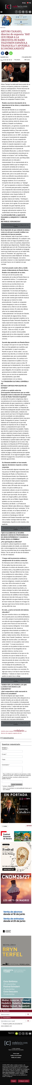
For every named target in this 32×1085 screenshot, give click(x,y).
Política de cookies (16, 1057)
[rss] (26, 12)
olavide (3, 731)
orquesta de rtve (17, 733)
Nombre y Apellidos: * (5, 748)
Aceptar (14, 1081)
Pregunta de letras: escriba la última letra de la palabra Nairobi (15, 777)
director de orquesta (6, 733)
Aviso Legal (16, 1053)
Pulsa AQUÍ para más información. (15, 1071)
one (25, 731)
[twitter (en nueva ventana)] (23, 1033)
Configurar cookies (23, 1081)
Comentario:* (5, 764)
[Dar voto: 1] (4, 60)
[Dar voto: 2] (5, 60)
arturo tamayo (9, 731)
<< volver (4, 826)
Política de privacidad (16, 1055)
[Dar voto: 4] (9, 60)
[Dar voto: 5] (11, 60)
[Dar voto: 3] (7, 60)
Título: (4, 759)
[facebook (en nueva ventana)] (16, 12)
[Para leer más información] (16, 25)
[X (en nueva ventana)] (19, 12)
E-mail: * (4, 754)
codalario (19, 730)
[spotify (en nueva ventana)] (16, 1033)
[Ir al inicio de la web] (16, 8)
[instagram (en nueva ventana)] (23, 12)
